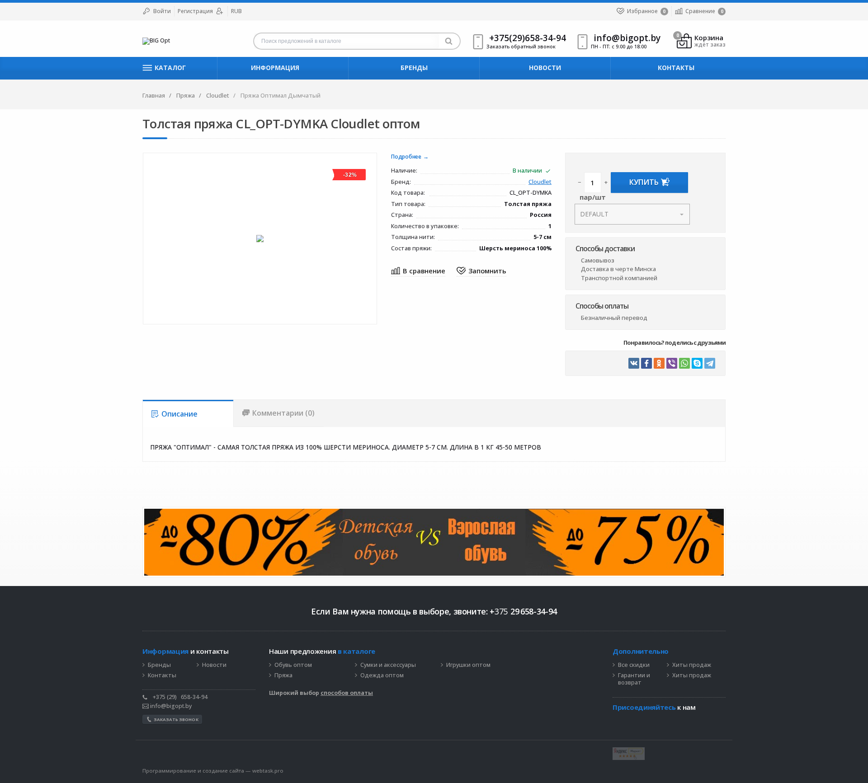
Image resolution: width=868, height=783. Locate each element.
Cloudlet (540, 182)
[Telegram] (709, 363)
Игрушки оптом (468, 665)
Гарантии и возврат (634, 679)
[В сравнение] (418, 271)
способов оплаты (347, 693)
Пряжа (283, 675)
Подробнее (406, 157)
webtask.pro (267, 770)
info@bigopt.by (170, 706)
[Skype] (697, 363)
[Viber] (671, 363)
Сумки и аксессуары (388, 665)
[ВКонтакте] (633, 363)
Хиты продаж (691, 665)
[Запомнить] (481, 271)
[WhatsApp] (684, 363)
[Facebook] (646, 363)
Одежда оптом (382, 675)
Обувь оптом (293, 665)
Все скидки (634, 665)
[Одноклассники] (659, 363)
